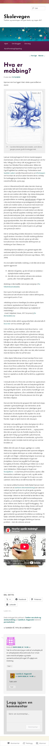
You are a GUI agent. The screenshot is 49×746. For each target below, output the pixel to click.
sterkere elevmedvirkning (24, 487)
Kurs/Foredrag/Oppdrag (13, 49)
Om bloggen (16, 44)
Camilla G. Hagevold (26, 620)
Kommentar (33, 727)
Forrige (33, 56)
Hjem (6, 44)
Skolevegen (17, 17)
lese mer (7, 324)
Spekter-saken (9, 173)
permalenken (9, 622)
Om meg (27, 44)
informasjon (40, 173)
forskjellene (8, 472)
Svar (10, 666)
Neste (41, 56)
